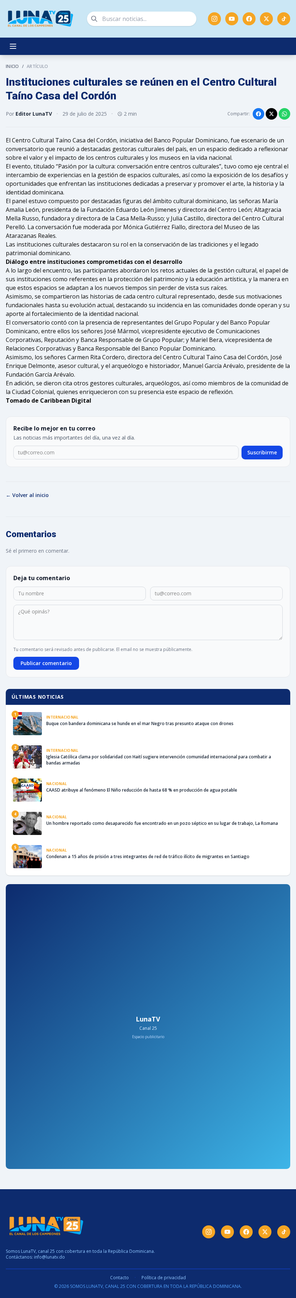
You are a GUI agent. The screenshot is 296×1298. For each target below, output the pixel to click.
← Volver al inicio (27, 495)
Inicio (12, 66)
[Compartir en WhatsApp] (284, 114)
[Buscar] (94, 19)
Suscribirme (262, 452)
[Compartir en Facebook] (258, 114)
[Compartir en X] (271, 114)
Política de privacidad (164, 1278)
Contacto (119, 1278)
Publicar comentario (46, 663)
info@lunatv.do (49, 1257)
